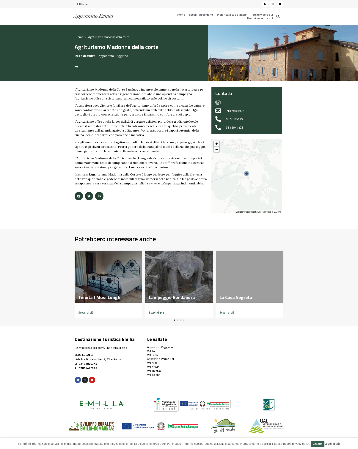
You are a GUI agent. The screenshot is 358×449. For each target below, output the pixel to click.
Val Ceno (152, 355)
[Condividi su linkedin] (99, 196)
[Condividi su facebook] (79, 196)
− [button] (216, 149)
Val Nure (152, 363)
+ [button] (216, 143)
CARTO (277, 211)
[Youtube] (280, 4)
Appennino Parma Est (160, 359)
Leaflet (238, 211)
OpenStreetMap (252, 211)
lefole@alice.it (235, 110)
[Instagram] (273, 4)
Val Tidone (153, 374)
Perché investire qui (260, 18)
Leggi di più (332, 443)
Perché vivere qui (262, 14)
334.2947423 (234, 127)
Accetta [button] (317, 443)
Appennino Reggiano (113, 56)
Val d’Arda (153, 367)
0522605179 (234, 119)
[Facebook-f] (78, 380)
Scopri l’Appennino (201, 14)
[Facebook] (265, 4)
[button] (85, 312)
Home (181, 14)
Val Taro (152, 351)
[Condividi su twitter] (89, 196)
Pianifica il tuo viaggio (232, 14)
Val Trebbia (154, 371)
